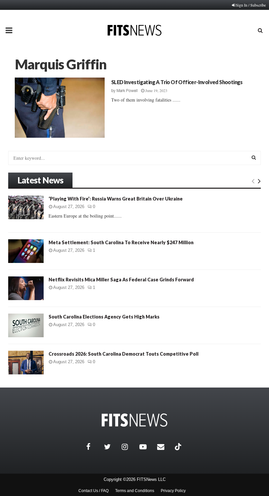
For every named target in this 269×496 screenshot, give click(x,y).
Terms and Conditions (134, 490)
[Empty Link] (253, 181)
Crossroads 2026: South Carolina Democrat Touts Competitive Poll (123, 354)
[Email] (164, 446)
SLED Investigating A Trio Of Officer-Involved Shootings (177, 82)
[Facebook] (93, 446)
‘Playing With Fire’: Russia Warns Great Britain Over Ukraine (116, 198)
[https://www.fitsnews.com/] (134, 420)
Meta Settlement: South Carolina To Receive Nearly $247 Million (121, 242)
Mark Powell (127, 90)
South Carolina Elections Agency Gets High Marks (104, 316)
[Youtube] (146, 446)
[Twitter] (111, 446)
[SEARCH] (254, 157)
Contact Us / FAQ (93, 490)
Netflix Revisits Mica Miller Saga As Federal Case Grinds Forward (121, 279)
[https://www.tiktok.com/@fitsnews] (179, 446)
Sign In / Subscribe (251, 5)
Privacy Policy (173, 490)
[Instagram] (129, 446)
